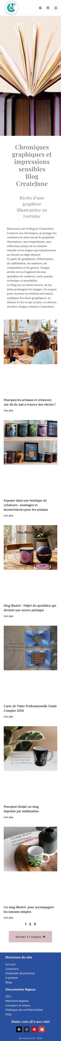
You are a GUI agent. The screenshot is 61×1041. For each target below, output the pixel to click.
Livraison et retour (18, 1005)
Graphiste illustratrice (20, 973)
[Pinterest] (34, 1029)
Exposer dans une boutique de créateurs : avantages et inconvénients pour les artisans (26, 504)
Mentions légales (17, 1000)
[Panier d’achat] (48, 8)
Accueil (10, 964)
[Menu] (55, 7)
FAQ (8, 1014)
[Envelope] (42, 1029)
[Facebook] (19, 1029)
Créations (12, 969)
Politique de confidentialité (24, 1009)
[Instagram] (26, 1029)
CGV (8, 996)
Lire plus (8, 410)
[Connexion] (40, 8)
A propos (11, 977)
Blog (8, 982)
